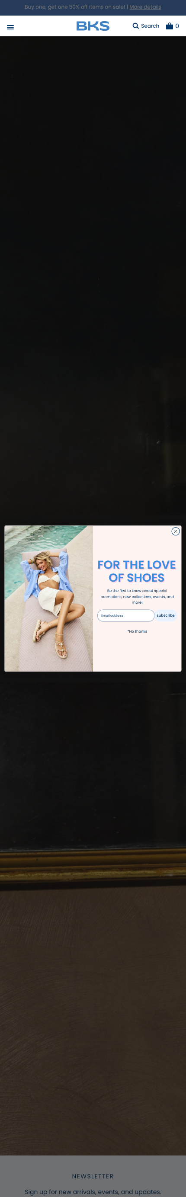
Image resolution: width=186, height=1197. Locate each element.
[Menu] (10, 28)
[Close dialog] (176, 531)
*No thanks (137, 631)
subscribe (165, 615)
